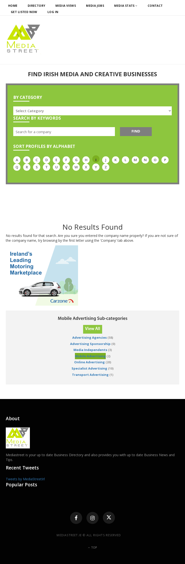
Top (93, 547)
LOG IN (53, 12)
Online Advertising (89, 362)
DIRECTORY (37, 6)
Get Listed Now (24, 12)
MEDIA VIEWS (65, 6)
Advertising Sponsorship (90, 344)
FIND (136, 131)
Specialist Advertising (89, 368)
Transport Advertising (90, 374)
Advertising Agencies (89, 337)
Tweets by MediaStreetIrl (25, 479)
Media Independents (90, 350)
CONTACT (155, 6)
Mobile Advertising (90, 356)
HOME (13, 6)
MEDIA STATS (124, 6)
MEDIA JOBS (95, 6)
